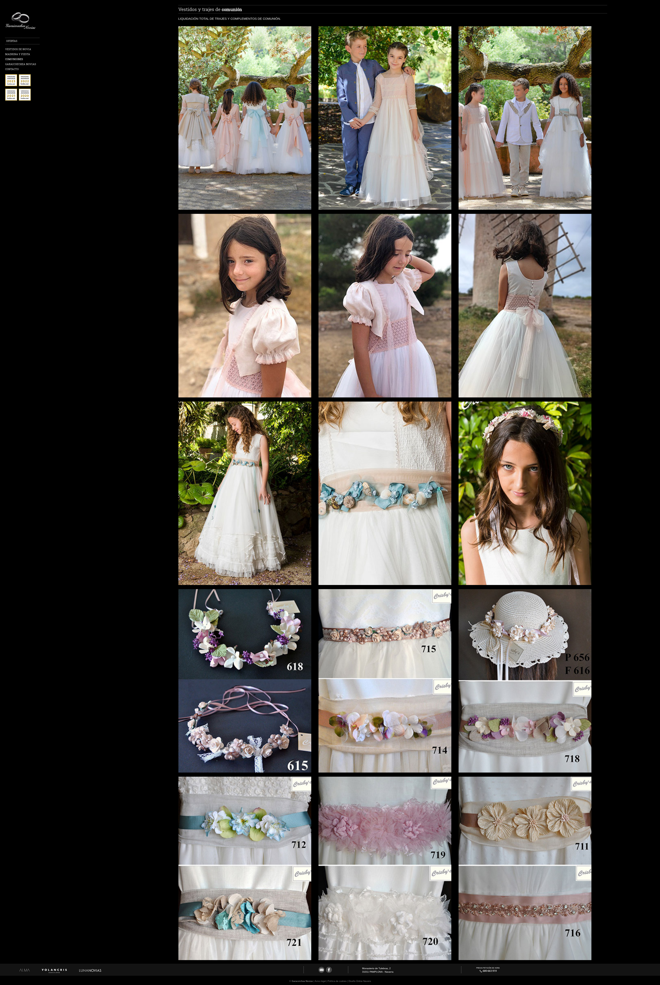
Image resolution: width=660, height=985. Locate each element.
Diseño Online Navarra (360, 981)
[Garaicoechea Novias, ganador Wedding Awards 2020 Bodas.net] (25, 100)
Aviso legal (320, 981)
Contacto (12, 69)
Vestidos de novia (18, 49)
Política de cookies (337, 981)
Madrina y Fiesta (17, 54)
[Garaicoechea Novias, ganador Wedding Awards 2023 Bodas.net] (11, 85)
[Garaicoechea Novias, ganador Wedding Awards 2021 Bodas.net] (11, 100)
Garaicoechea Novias (20, 64)
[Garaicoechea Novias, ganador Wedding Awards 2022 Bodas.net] (25, 85)
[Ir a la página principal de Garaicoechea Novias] (20, 29)
